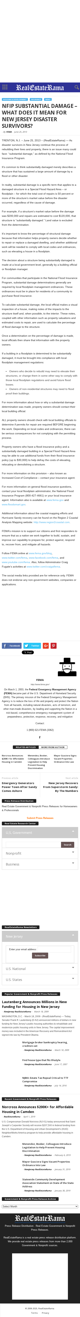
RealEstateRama (12, 1116)
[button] (74, 87)
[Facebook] (40, 737)
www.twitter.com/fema (14, 557)
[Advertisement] (40, 41)
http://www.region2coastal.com (52, 522)
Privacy (45, 1312)
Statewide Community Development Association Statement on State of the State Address (48, 1183)
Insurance (36, 99)
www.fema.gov (55, 499)
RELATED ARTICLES (26, 747)
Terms (34, 1312)
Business (12, 864)
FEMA (9, 131)
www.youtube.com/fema (16, 562)
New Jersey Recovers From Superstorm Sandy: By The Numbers (60, 787)
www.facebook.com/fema (43, 557)
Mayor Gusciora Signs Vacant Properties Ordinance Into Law (65, 758)
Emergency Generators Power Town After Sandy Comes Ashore (19, 787)
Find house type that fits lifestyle (41, 1060)
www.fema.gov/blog (40, 553)
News (47, 99)
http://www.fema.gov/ (40, 684)
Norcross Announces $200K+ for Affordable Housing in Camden (13, 758)
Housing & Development (15, 99)
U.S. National (15, 968)
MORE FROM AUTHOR (53, 747)
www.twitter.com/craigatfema (43, 566)
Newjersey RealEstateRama (17, 1011)
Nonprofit (13, 853)
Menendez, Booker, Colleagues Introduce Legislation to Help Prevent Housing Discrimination (39, 761)
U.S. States (14, 979)
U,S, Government (19, 832)
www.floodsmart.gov (13, 504)
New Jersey (14, 936)
